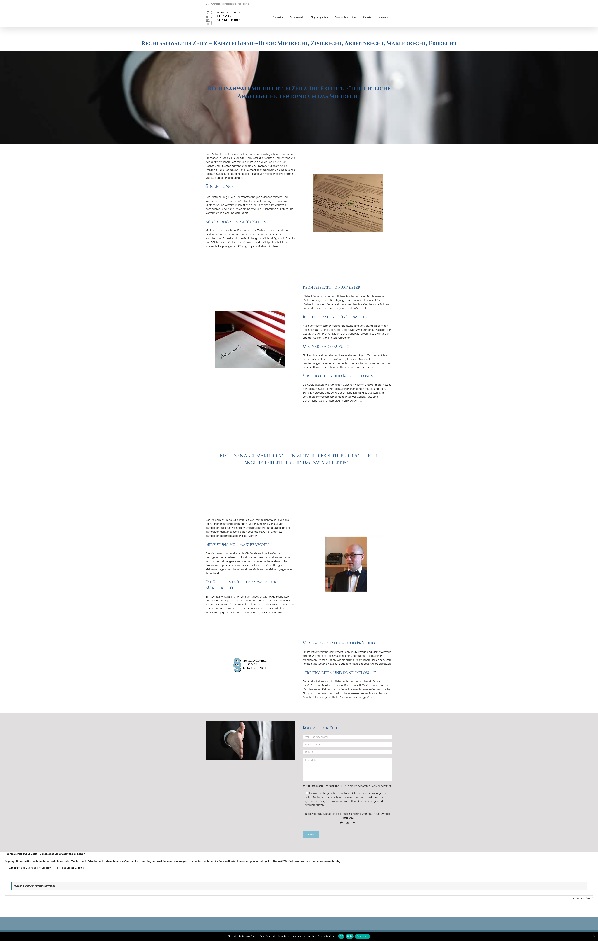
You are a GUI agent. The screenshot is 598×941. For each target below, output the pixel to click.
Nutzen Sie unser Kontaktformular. (35, 885)
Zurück (580, 898)
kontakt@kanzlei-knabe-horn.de (236, 4)
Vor (588, 898)
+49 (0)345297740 (213, 4)
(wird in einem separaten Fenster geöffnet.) (349, 785)
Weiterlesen (363, 936)
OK (341, 936)
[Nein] (594, 936)
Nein (349, 936)
